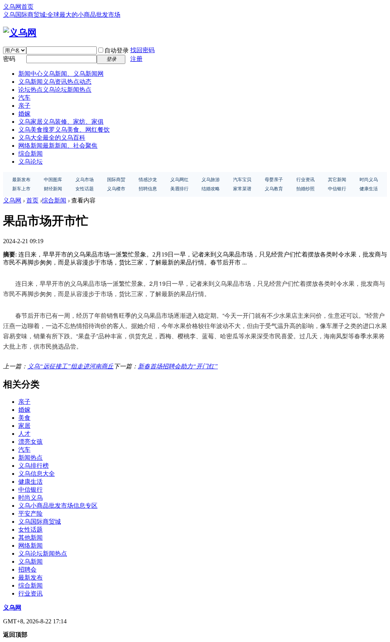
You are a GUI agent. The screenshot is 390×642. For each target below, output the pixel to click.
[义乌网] (20, 33)
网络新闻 (58, 145)
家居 (24, 425)
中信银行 (30, 489)
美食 (24, 417)
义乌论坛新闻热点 (42, 553)
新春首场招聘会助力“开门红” (178, 366)
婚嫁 (24, 113)
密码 (9, 59)
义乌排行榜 (33, 465)
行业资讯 (30, 593)
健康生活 (30, 481)
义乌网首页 (18, 6)
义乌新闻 (54, 81)
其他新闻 (30, 537)
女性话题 (30, 529)
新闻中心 (61, 73)
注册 (136, 59)
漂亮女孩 (30, 441)
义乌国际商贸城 (39, 521)
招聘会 (27, 569)
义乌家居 (61, 121)
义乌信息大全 (36, 473)
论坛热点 (54, 89)
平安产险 (30, 513)
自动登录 (116, 50)
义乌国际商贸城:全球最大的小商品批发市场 (61, 14)
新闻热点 (30, 457)
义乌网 (12, 200)
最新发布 (30, 577)
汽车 (24, 97)
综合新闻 (30, 153)
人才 (24, 433)
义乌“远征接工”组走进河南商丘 (70, 366)
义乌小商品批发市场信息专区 (58, 505)
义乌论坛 (30, 161)
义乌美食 (64, 129)
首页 (32, 200)
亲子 (24, 105)
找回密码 (142, 50)
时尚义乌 (30, 497)
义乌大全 (51, 137)
